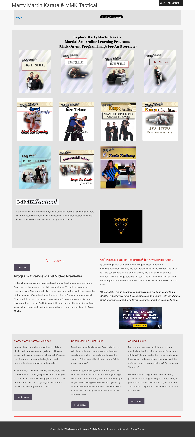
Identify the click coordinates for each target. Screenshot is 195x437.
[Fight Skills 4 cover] (160, 71)
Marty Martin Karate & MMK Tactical (54, 5)
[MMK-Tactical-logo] (37, 202)
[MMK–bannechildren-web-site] (76, 167)
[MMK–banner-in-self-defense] (76, 119)
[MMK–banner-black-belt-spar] (35, 119)
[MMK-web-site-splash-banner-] (160, 119)
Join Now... (22, 267)
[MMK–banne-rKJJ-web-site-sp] (118, 119)
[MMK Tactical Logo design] (121, 226)
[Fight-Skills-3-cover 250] (118, 71)
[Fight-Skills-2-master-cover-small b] (77, 71)
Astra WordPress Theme (132, 429)
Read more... (23, 397)
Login (162, 3)
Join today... (55, 260)
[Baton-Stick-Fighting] (35, 167)
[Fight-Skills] (35, 71)
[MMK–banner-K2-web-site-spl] (118, 167)
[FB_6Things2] (140, 318)
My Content (173, 3)
